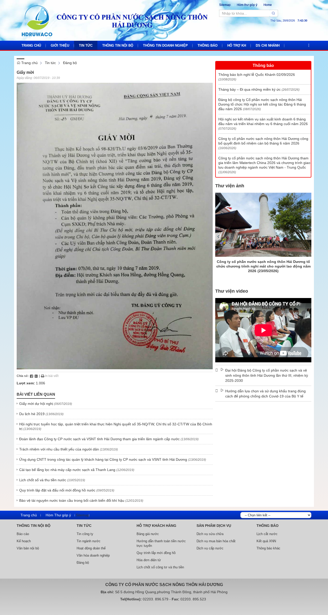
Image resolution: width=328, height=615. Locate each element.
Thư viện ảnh (229, 185)
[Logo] (114, 21)
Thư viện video (231, 291)
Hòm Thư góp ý (58, 515)
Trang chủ (29, 63)
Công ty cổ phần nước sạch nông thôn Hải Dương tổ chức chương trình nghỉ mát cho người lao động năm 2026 (263, 266)
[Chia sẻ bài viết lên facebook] (31, 376)
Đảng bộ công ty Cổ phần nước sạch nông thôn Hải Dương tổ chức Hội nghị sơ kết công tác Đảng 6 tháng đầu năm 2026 (262, 104)
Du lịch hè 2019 (32, 414)
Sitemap (225, 5)
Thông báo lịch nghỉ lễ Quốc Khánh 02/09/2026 (256, 75)
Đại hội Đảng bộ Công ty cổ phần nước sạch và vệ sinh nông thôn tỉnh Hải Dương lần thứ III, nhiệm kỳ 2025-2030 (266, 375)
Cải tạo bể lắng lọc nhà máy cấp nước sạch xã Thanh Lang (67, 470)
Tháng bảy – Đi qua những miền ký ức (249, 89)
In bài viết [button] (51, 376)
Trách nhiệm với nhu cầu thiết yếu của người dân (59, 449)
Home (267, 5)
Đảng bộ (70, 63)
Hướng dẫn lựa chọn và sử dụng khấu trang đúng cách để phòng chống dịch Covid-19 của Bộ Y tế (265, 393)
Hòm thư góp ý (247, 5)
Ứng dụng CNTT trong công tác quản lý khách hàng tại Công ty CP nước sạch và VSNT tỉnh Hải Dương (103, 459)
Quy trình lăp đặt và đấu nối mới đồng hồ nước (57, 490)
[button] (308, 45)
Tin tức (50, 63)
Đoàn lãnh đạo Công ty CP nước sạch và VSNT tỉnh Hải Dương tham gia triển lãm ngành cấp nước (99, 439)
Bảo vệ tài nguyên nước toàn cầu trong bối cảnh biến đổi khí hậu (71, 500)
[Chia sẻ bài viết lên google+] (36, 376)
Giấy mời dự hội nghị (36, 404)
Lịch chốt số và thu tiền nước (42, 480)
